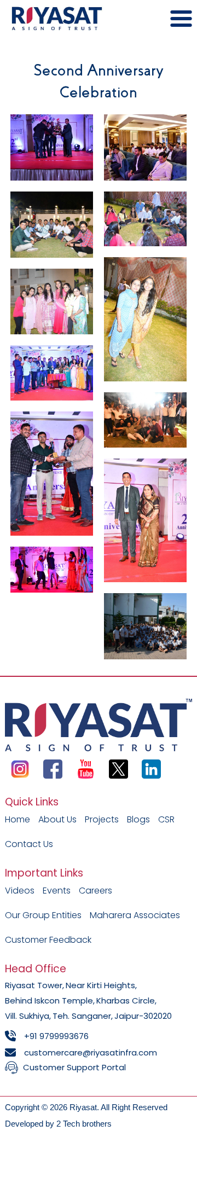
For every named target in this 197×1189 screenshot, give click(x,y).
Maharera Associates (135, 915)
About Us (57, 819)
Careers (95, 890)
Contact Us (29, 844)
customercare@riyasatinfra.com (90, 1052)
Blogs (138, 819)
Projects (102, 819)
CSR (166, 819)
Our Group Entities (43, 915)
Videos (19, 890)
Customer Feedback (48, 939)
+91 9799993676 (56, 1036)
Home (17, 819)
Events (57, 890)
